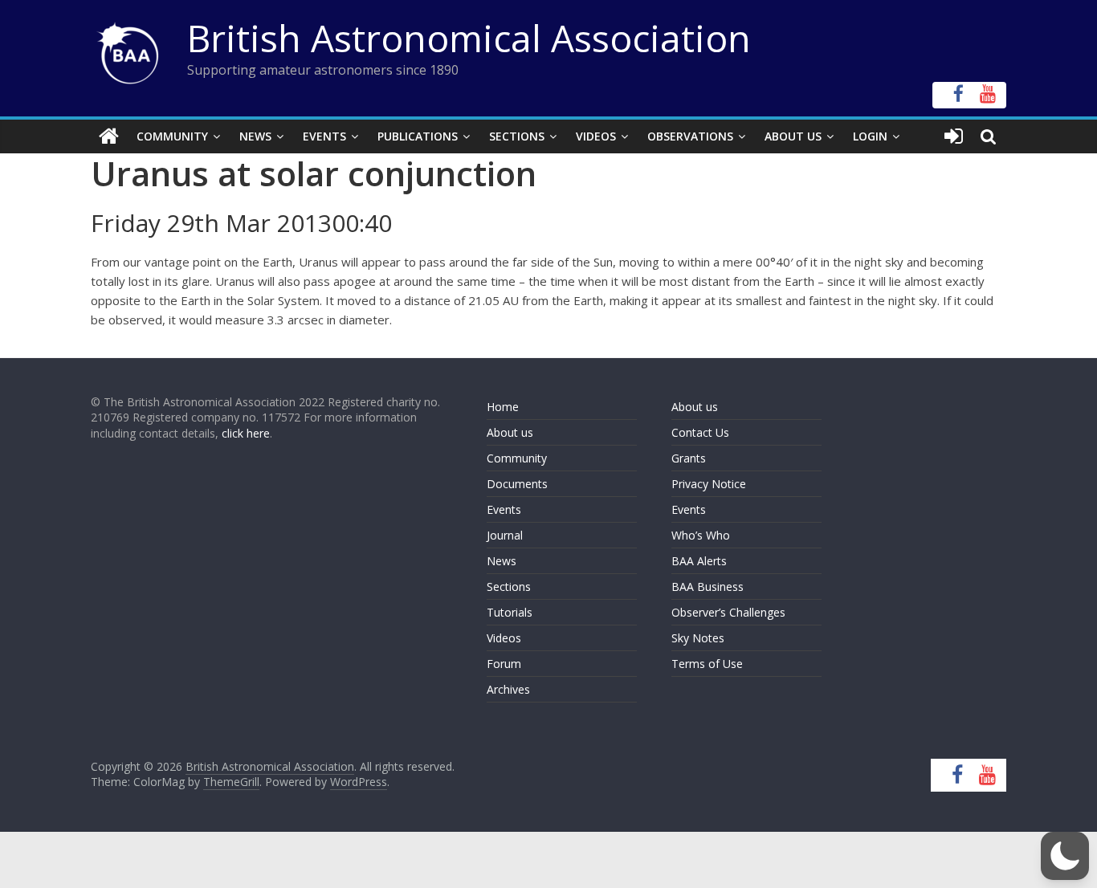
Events (324, 136)
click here (246, 433)
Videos (596, 136)
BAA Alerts (699, 560)
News (255, 136)
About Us (793, 136)
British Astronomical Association (469, 38)
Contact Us (700, 432)
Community (172, 136)
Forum (504, 663)
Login (870, 136)
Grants (688, 458)
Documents (517, 483)
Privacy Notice (708, 483)
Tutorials (509, 612)
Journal (505, 535)
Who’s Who (700, 535)
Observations (690, 136)
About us (510, 432)
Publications (417, 136)
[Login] (953, 136)
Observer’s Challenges (728, 612)
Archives (508, 689)
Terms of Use (707, 663)
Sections (516, 136)
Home (503, 406)
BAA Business (707, 586)
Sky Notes (697, 638)
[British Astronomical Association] (109, 136)
